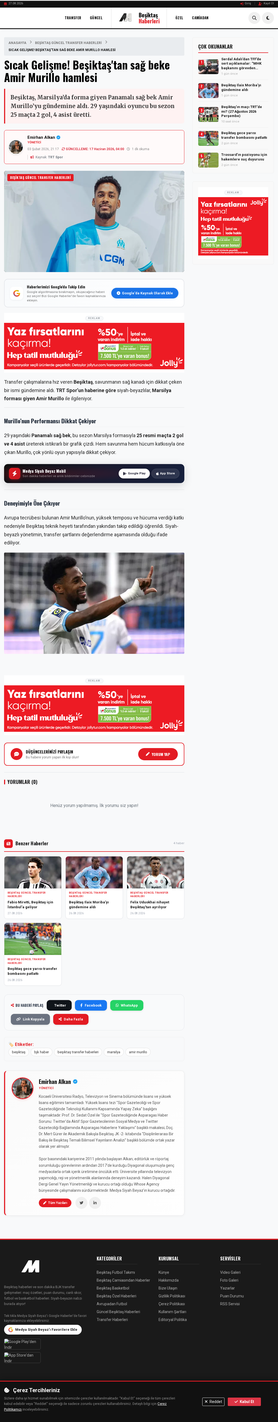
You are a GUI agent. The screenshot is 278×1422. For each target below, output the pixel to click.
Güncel (96, 17)
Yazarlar (227, 1288)
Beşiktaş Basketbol (113, 1288)
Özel (179, 17)
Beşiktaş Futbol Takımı (116, 1272)
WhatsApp (129, 1005)
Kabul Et (246, 1401)
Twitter (60, 1005)
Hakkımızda (169, 1280)
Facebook (93, 1005)
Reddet (215, 1401)
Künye (164, 1272)
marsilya (113, 1052)
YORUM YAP (161, 754)
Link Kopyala (34, 1019)
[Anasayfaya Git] (46, 1267)
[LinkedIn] (95, 1203)
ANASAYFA (17, 43)
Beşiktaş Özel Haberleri (116, 1296)
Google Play (137, 473)
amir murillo (138, 1052)
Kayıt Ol (269, 3)
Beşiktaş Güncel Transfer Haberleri (68, 43)
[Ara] (254, 18)
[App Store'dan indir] (46, 1357)
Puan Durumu (232, 1296)
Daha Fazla (73, 1019)
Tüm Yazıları (57, 1203)
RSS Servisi (230, 1304)
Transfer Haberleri (112, 1319)
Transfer (73, 17)
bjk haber (41, 1052)
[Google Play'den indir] (46, 1344)
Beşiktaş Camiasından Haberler (123, 1280)
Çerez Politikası (172, 1304)
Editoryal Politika (173, 1319)
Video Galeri (230, 1272)
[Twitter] (81, 1203)
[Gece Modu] (268, 18)
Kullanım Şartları (172, 1312)
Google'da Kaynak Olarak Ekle (147, 293)
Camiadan (200, 17)
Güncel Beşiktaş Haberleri (118, 1312)
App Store (167, 473)
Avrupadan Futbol (112, 1304)
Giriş (248, 3)
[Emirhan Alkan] (22, 1088)
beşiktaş (19, 1052)
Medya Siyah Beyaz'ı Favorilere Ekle (46, 1330)
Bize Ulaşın (168, 1288)
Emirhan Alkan (41, 137)
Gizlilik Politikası (172, 1296)
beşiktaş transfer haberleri (78, 1052)
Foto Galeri (229, 1280)
